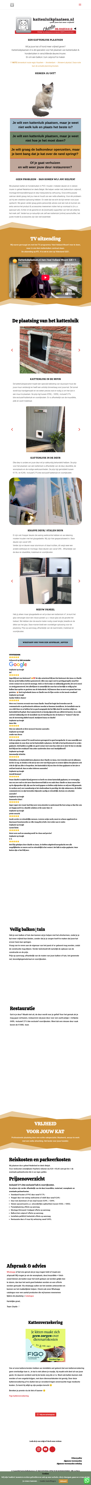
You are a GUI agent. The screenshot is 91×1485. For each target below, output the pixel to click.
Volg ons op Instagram (47, 1415)
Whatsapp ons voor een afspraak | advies (45, 642)
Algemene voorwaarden (73, 1461)
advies (54, 203)
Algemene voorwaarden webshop (69, 1464)
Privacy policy (76, 1458)
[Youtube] (45, 1449)
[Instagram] (39, 1449)
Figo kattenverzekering (19, 1396)
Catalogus (29, 1296)
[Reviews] (52, 1449)
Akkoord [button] (63, 1481)
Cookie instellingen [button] (48, 1481)
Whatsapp (11, 1272)
